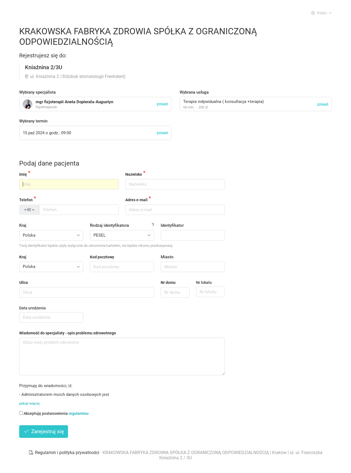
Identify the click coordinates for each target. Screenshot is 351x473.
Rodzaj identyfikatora (109, 225)
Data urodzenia (32, 308)
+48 (28, 209)
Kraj (22, 225)
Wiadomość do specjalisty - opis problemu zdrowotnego (67, 333)
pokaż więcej (29, 403)
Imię (23, 174)
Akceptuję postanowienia (56, 413)
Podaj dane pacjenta (49, 163)
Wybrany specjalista (37, 92)
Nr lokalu (204, 282)
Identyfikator (172, 225)
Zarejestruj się (47, 431)
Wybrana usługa (194, 92)
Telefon (26, 200)
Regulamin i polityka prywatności (67, 452)
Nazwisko (133, 174)
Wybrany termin (33, 121)
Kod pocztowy (102, 257)
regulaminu (79, 413)
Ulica (23, 282)
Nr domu (168, 282)
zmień (322, 104)
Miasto (167, 256)
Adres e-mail (136, 200)
